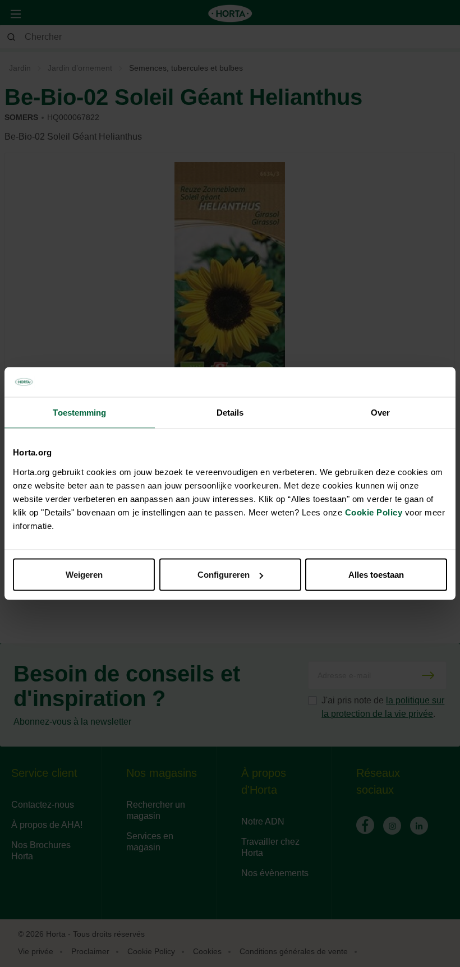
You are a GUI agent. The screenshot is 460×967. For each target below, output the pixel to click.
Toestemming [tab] (79, 412)
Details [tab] (230, 412)
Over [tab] (380, 412)
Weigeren (84, 574)
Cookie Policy (374, 512)
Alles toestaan (376, 574)
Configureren (223, 574)
